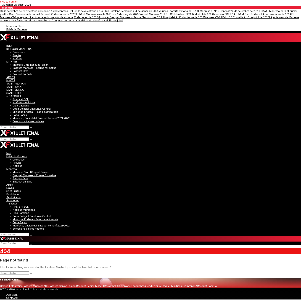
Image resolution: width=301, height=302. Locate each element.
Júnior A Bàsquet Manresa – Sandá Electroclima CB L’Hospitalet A (126, 17)
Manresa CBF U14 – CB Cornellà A (212, 17)
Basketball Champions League (122, 286)
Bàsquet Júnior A (150, 286)
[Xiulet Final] (20, 40)
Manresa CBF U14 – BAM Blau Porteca (226, 14)
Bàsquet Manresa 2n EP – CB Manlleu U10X (154, 14)
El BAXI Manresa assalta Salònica (83, 14)
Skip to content (9, 1)
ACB (46, 286)
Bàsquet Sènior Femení (62, 286)
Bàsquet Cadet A (207, 286)
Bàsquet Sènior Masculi (90, 286)
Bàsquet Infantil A (186, 286)
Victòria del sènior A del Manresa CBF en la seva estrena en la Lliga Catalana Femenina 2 (67, 11)
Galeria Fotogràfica (11, 286)
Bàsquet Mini (168, 286)
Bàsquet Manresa (33, 286)
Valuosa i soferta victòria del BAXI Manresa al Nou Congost (182, 11)
